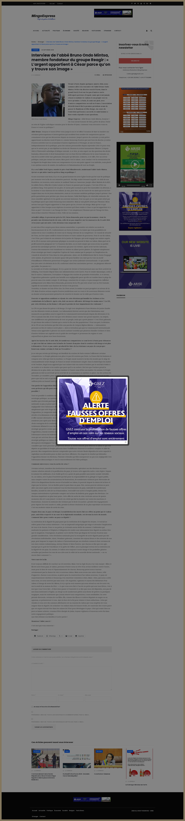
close (125, 442)
